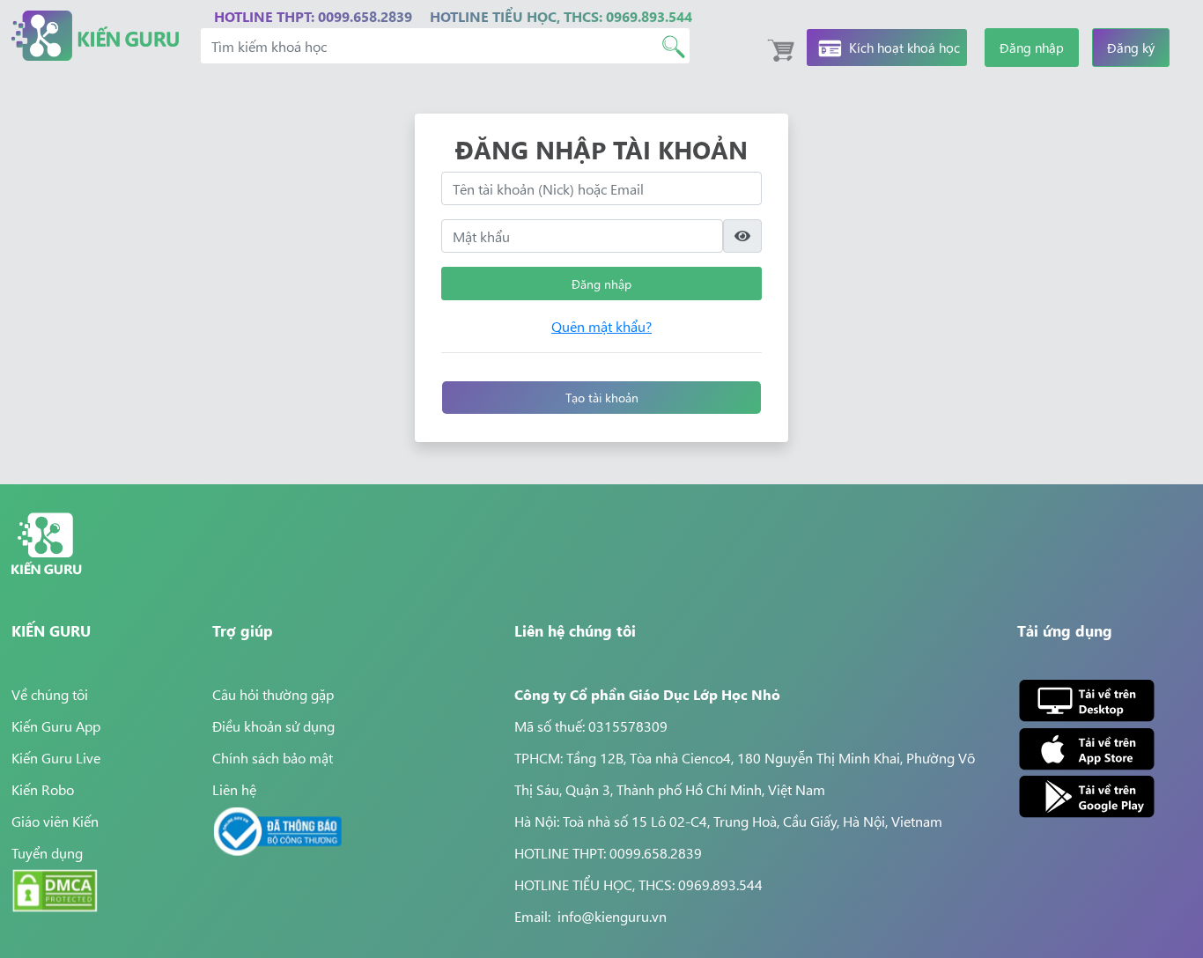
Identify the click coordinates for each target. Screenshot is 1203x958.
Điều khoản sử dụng (273, 725)
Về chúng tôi (49, 694)
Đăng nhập (1032, 47)
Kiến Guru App (55, 725)
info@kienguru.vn (612, 915)
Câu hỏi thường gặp (273, 694)
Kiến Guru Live (55, 757)
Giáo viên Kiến (55, 820)
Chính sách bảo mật (272, 757)
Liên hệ (234, 789)
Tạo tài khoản (601, 397)
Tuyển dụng (47, 852)
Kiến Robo (42, 789)
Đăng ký (1131, 47)
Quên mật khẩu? (601, 325)
